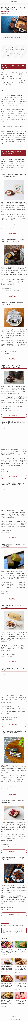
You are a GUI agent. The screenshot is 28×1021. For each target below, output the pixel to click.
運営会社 (14, 1016)
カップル (4, 925)
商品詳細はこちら (14, 233)
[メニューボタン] (1, 1)
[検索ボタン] (26, 1)
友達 (13, 925)
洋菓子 (17, 925)
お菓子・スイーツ (5, 11)
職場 (20, 925)
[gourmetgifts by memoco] (14, 1)
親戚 (22, 925)
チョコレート (9, 925)
